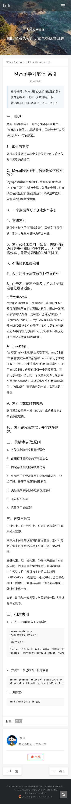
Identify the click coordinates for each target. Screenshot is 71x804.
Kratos (26, 790)
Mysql (39, 62)
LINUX (30, 62)
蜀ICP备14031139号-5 (35, 793)
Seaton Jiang (49, 790)
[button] (35, 757)
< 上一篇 (12, 771)
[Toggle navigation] (63, 6)
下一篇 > (59, 771)
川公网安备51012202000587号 (37, 796)
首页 (8, 62)
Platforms (19, 62)
